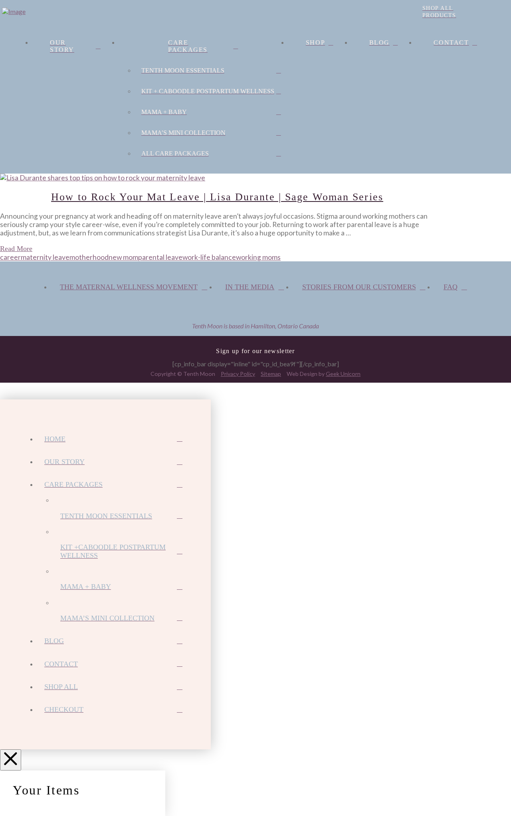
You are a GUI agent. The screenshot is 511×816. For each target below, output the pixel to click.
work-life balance (209, 257)
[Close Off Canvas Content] (10, 760)
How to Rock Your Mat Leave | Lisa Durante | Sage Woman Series (217, 197)
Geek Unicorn (343, 373)
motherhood (89, 257)
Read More (16, 249)
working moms (258, 257)
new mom (123, 257)
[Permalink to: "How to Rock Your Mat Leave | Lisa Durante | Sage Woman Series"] (102, 178)
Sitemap (271, 373)
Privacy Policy (238, 373)
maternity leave (45, 257)
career (10, 257)
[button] (36, 11)
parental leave (160, 257)
